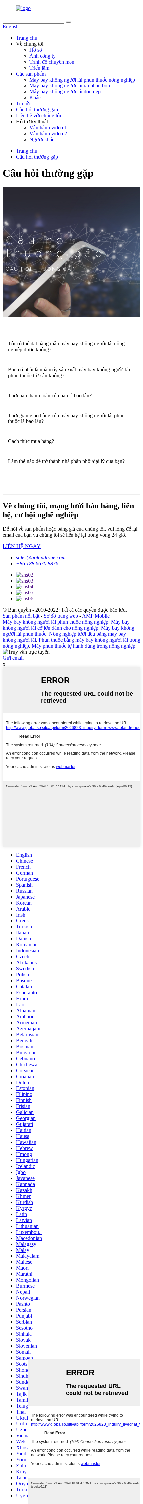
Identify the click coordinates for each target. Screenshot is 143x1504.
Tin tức (23, 103)
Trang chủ (26, 38)
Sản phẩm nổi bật (21, 616)
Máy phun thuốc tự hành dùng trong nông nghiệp (83, 646)
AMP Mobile (96, 616)
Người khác (41, 139)
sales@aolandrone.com (41, 557)
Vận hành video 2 (48, 133)
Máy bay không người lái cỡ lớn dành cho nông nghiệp (66, 625)
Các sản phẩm (31, 74)
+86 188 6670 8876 (37, 563)
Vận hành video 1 (48, 127)
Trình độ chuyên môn (51, 62)
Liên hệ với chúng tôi (38, 115)
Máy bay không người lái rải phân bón (69, 85)
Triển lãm (39, 68)
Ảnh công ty (42, 56)
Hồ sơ (35, 50)
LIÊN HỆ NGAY (22, 546)
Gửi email (13, 658)
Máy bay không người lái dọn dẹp (65, 91)
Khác (35, 97)
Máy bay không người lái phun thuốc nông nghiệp (82, 80)
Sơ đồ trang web (61, 616)
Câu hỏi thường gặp (37, 109)
